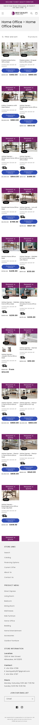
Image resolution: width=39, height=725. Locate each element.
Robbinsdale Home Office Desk (8, 61)
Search (7, 552)
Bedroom (8, 601)
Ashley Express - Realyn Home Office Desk (28, 454)
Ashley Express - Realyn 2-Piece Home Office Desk (10, 404)
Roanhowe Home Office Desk (10, 208)
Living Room (9, 596)
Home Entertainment (13, 631)
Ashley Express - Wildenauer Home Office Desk (28, 107)
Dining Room (9, 606)
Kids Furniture (9, 616)
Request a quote (10, 88)
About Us (8, 572)
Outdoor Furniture (11, 641)
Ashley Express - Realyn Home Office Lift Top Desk (28, 404)
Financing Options (11, 562)
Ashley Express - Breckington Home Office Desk (26, 158)
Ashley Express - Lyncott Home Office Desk (28, 208)
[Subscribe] (32, 698)
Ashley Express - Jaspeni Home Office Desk (9, 356)
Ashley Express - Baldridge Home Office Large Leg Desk (10, 506)
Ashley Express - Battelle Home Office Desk (10, 303)
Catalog (7, 557)
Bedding (7, 626)
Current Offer (10, 567)
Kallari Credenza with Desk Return (9, 106)
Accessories (9, 636)
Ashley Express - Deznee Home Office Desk (28, 348)
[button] (2, 13)
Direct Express (10, 591)
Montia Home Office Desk (9, 257)
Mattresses (8, 611)
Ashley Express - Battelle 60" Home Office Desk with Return (28, 258)
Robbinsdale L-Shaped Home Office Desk (28, 61)
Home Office (9, 621)
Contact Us (9, 577)
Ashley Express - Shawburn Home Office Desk (28, 303)
